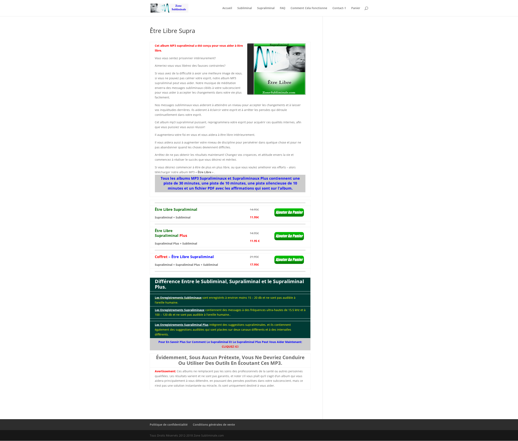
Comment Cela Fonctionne (309, 8)
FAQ (282, 8)
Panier (355, 8)
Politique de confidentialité (169, 424)
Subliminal (244, 8)
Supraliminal (266, 8)
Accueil (227, 8)
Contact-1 (339, 8)
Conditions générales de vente (214, 424)
